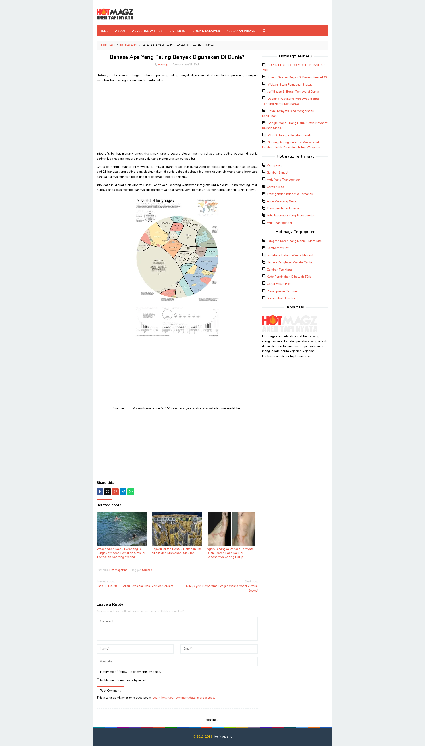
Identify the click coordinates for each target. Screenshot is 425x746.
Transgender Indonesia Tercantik (290, 194)
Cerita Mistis (275, 187)
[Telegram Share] (123, 491)
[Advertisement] (177, 117)
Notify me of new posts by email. (123, 680)
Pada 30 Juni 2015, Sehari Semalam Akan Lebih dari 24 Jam (135, 584)
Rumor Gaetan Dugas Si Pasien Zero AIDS (297, 77)
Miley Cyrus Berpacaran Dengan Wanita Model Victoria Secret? (221, 586)
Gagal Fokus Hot (278, 284)
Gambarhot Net (277, 248)
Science (147, 570)
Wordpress (274, 165)
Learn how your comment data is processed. (184, 698)
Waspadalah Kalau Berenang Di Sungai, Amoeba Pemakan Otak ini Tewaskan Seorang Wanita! (121, 553)
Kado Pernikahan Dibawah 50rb (289, 277)
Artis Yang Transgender (283, 180)
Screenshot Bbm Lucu (282, 298)
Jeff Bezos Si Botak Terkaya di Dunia (293, 92)
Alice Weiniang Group (282, 201)
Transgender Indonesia (283, 208)
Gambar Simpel (277, 172)
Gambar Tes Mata (279, 270)
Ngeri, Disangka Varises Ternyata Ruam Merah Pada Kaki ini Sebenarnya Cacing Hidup (230, 553)
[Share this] (100, 491)
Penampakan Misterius (282, 291)
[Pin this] (115, 491)
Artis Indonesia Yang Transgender (291, 215)
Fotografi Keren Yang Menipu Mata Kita (294, 241)
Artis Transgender (279, 223)
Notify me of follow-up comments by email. (130, 672)
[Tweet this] (107, 491)
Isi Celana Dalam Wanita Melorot (290, 255)
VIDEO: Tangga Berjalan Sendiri (290, 135)
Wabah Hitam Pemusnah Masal (290, 84)
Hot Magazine (118, 570)
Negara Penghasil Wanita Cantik (290, 262)
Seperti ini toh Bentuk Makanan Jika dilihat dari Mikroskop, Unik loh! (177, 551)
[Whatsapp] (131, 491)
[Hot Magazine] (115, 14)
